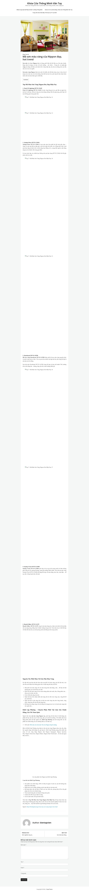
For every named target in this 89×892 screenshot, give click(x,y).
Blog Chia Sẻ (26, 54)
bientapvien (45, 822)
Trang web (23, 873)
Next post (64, 832)
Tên (22, 862)
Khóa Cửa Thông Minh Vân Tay (44, 3)
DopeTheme (49, 889)
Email (22, 867)
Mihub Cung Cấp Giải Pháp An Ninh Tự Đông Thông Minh (29, 9)
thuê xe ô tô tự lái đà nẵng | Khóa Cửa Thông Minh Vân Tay (58, 9)
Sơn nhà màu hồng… (62, 835)
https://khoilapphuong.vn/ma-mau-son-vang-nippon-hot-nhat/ (42, 807)
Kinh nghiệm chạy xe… (27, 835)
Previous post (25, 832)
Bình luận (23, 845)
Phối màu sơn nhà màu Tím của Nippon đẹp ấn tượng (43, 724)
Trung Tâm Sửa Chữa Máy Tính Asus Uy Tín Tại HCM (45, 12)
